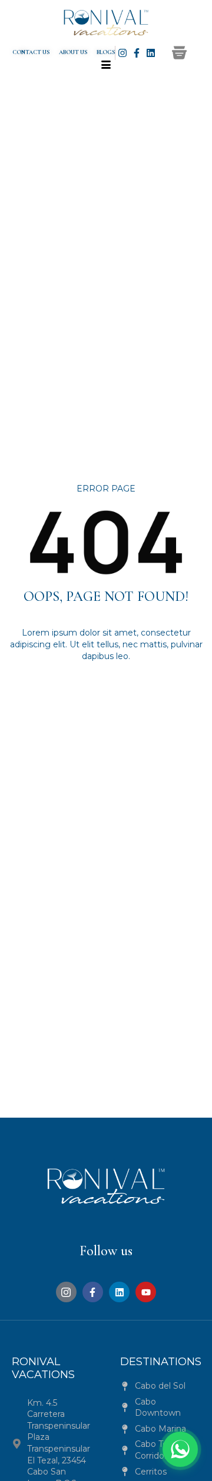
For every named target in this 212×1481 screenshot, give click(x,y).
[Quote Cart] (179, 52)
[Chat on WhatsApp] (180, 1449)
